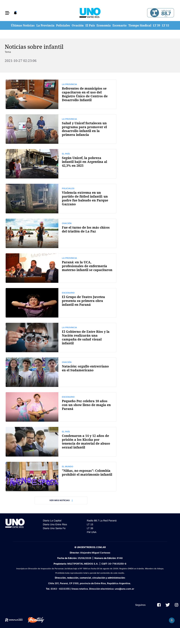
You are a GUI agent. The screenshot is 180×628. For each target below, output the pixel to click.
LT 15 (165, 25)
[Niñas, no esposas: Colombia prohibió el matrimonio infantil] (61, 476)
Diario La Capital (52, 520)
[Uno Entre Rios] (90, 13)
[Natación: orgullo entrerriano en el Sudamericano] (61, 372)
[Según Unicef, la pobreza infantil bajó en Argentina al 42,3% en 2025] (61, 163)
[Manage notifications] (172, 620)
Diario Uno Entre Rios (55, 524)
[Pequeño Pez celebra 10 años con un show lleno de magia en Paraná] (61, 406)
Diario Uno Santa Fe (54, 528)
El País (90, 25)
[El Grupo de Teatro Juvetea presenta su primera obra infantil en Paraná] (61, 302)
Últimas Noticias (23, 25)
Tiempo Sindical (139, 25)
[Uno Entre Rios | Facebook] (158, 604)
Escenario (119, 25)
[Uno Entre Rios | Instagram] (176, 604)
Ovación (78, 25)
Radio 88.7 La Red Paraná (102, 520)
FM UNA (91, 532)
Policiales (63, 25)
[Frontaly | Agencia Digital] (33, 620)
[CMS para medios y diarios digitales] (14, 620)
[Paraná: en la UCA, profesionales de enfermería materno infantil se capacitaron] (61, 268)
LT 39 (156, 25)
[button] (7, 13)
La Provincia (45, 25)
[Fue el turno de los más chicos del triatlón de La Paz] (61, 233)
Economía (104, 25)
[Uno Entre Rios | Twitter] (167, 604)
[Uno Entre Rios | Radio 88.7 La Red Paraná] (160, 12)
